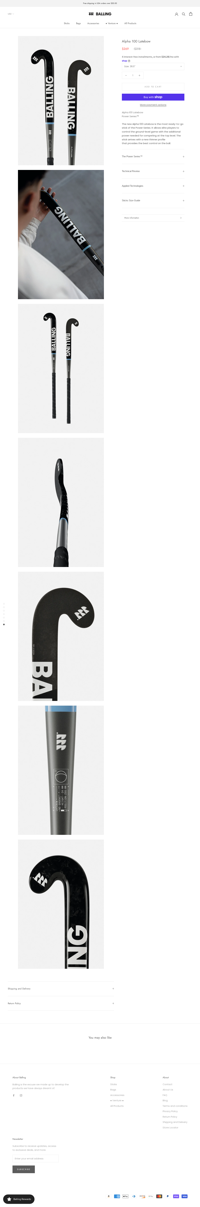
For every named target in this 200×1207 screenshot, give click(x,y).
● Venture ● (112, 23)
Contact (167, 1084)
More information (131, 217)
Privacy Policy (170, 1111)
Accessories (93, 23)
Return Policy (14, 1003)
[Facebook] (13, 1095)
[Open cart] (190, 14)
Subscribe (23, 1169)
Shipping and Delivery (19, 988)
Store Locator (170, 1127)
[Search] (183, 14)
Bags (78, 23)
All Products (130, 23)
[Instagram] (21, 1095)
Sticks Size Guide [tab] (131, 200)
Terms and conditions (175, 1106)
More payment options (153, 104)
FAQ (165, 1095)
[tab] (153, 156)
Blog (165, 1100)
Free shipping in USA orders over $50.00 (100, 3)
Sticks (67, 23)
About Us (168, 1089)
